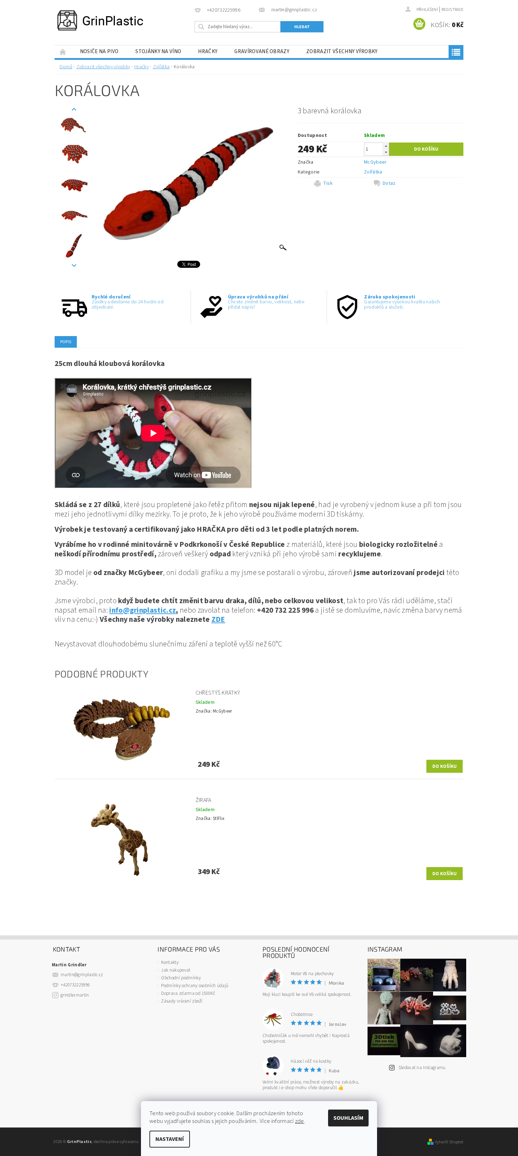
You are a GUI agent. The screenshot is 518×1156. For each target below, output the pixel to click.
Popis (66, 342)
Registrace (452, 10)
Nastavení (169, 1139)
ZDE (218, 619)
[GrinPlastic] (100, 20)
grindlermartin (75, 995)
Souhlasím (348, 1118)
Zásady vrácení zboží (181, 1001)
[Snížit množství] (386, 152)
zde (299, 1121)
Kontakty (170, 962)
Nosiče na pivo (99, 51)
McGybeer (375, 162)
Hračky (207, 51)
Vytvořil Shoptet (449, 1142)
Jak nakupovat (175, 970)
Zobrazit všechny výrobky (342, 51)
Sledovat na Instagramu (422, 1068)
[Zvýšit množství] (386, 146)
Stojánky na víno (158, 51)
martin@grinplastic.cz (82, 975)
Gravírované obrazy (261, 51)
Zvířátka (373, 172)
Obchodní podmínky (181, 978)
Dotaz (389, 183)
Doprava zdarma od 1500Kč (188, 993)
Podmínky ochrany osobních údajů (194, 986)
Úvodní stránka (63, 51)
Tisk (328, 183)
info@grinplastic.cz (142, 610)
